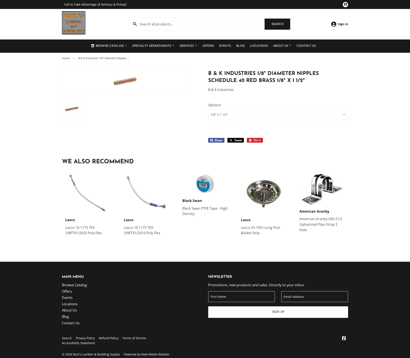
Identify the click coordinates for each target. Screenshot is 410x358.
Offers (208, 46)
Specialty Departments (152, 46)
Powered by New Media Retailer (147, 354)
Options (214, 105)
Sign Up (278, 312)
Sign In (343, 24)
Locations (259, 46)
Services (187, 46)
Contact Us (306, 46)
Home (66, 58)
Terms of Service (134, 338)
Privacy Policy (85, 338)
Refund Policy (108, 338)
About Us (281, 46)
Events (225, 46)
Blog (240, 46)
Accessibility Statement (78, 343)
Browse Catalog (109, 46)
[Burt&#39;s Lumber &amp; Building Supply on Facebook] (344, 338)
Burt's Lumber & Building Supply (96, 354)
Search (280, 24)
